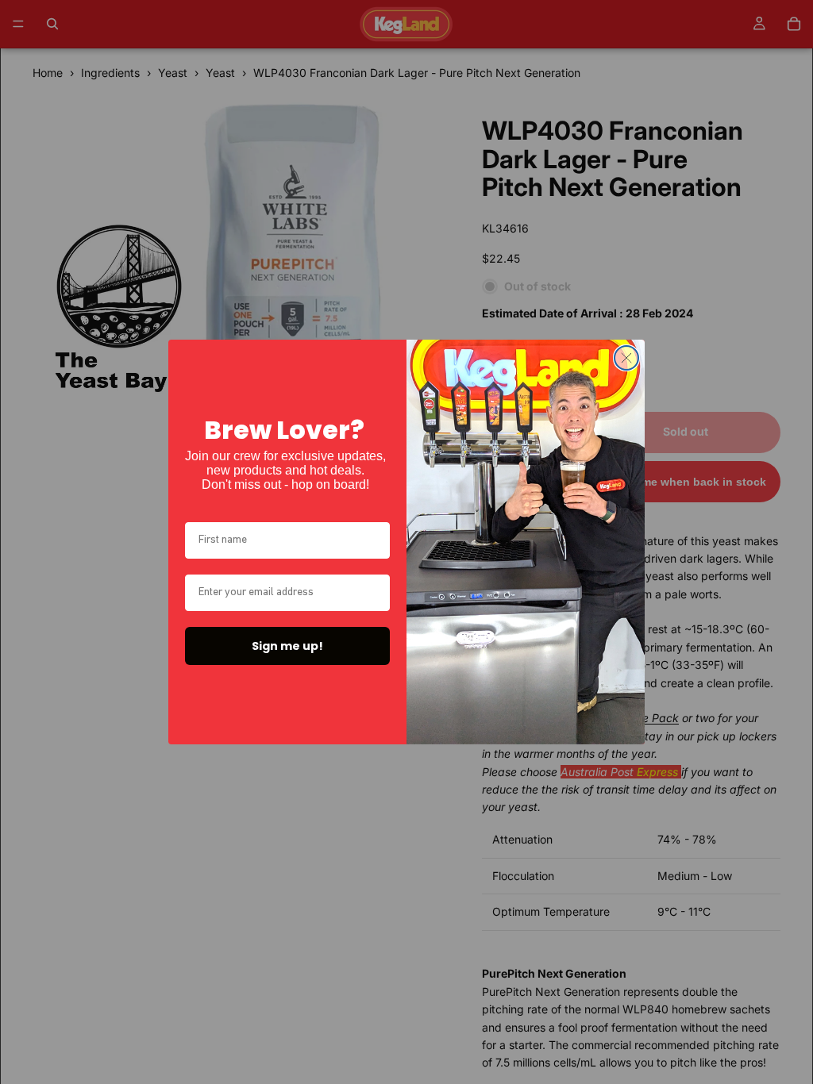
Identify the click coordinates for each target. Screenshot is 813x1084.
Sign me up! (287, 646)
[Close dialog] (626, 358)
